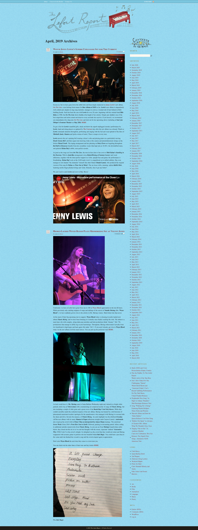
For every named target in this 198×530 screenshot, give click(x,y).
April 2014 (135, 234)
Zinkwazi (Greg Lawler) (139, 459)
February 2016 (136, 179)
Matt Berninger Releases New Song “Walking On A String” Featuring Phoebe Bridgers (141, 405)
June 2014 (135, 229)
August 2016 (136, 163)
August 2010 (136, 345)
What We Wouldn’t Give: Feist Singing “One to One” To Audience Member (142, 428)
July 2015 (135, 196)
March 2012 (136, 297)
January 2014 (136, 242)
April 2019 (135, 83)
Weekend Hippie (137, 461)
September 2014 (137, 221)
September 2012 (137, 282)
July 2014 (135, 227)
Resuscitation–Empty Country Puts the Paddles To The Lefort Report (142, 373)
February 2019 (136, 88)
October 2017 (136, 128)
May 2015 (135, 201)
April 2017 (135, 143)
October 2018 (136, 98)
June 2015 (135, 199)
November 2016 (137, 156)
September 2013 (137, 252)
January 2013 (136, 272)
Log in (134, 517)
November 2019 (137, 70)
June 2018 (135, 108)
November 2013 (137, 247)
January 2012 (136, 302)
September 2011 (137, 312)
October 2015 (136, 189)
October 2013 (136, 249)
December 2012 (137, 274)
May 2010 (135, 353)
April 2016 (135, 173)
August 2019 (136, 75)
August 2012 (136, 285)
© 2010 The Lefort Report (93, 528)
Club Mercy (136, 451)
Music (61, 52)
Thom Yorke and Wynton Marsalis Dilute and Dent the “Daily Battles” (141, 413)
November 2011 (137, 307)
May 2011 (135, 322)
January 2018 (136, 120)
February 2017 (136, 148)
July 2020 (135, 65)
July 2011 (135, 317)
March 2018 (136, 115)
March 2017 (136, 146)
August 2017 (136, 133)
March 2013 (136, 267)
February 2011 (136, 330)
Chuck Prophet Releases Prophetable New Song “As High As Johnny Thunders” (141, 398)
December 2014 (137, 214)
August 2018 (136, 103)
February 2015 (136, 209)
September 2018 (137, 100)
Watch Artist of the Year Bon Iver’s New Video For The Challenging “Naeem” (141, 380)
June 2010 (135, 350)
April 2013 (135, 264)
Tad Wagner (136, 456)
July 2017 (135, 136)
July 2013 (135, 257)
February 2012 (136, 300)
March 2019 (136, 85)
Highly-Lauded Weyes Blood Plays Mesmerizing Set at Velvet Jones (88, 231)
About (45, 2)
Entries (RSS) (136, 509)
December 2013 (137, 244)
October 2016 (136, 158)
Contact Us (68, 2)
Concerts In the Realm (56, 2)
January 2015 (136, 211)
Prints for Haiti (137, 464)
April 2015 (135, 204)
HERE (84, 122)
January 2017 (136, 151)
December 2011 (137, 305)
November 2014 (137, 216)
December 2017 (137, 123)
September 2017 (137, 131)
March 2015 (136, 206)
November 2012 (137, 277)
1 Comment (119, 52)
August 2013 (136, 254)
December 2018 (137, 93)
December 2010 (137, 335)
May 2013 (135, 262)
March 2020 (136, 67)
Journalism (135, 492)
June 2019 (135, 78)
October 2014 (136, 219)
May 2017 (135, 141)
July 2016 (135, 166)
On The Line (57, 107)
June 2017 (135, 138)
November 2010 (137, 338)
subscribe (148, 2)
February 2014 (136, 239)
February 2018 (136, 118)
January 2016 (136, 181)
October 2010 (136, 340)
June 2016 (135, 168)
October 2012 (136, 280)
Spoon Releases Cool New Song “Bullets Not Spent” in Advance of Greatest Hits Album (142, 421)
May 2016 (135, 171)
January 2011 (136, 333)
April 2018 (135, 113)
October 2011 (136, 310)
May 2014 (135, 232)
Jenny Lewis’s (110, 105)
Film (133, 489)
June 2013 (135, 259)
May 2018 (135, 110)
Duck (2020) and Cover (139, 368)
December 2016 (137, 153)
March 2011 (136, 328)
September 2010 (137, 343)
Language (135, 494)
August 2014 (136, 224)
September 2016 (137, 161)
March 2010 (136, 358)
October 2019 (136, 73)
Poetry (134, 499)
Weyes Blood (96, 308)
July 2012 (135, 287)
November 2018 (137, 95)
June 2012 (135, 290)
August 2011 (136, 315)
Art (133, 484)
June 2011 (135, 320)
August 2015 (136, 194)
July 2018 (135, 105)
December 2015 (137, 184)
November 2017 (137, 126)
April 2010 (135, 355)
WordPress (135, 514)
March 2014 (136, 237)
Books (134, 486)
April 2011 (135, 325)
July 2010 (135, 348)
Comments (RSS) (137, 512)
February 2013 (136, 269)
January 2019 (136, 90)
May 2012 (135, 292)
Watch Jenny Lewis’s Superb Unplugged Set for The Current (85, 49)
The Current (87, 129)
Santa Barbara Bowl (138, 454)
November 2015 (137, 186)
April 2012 (135, 295)
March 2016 (136, 176)
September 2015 (137, 191)
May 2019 (135, 80)
